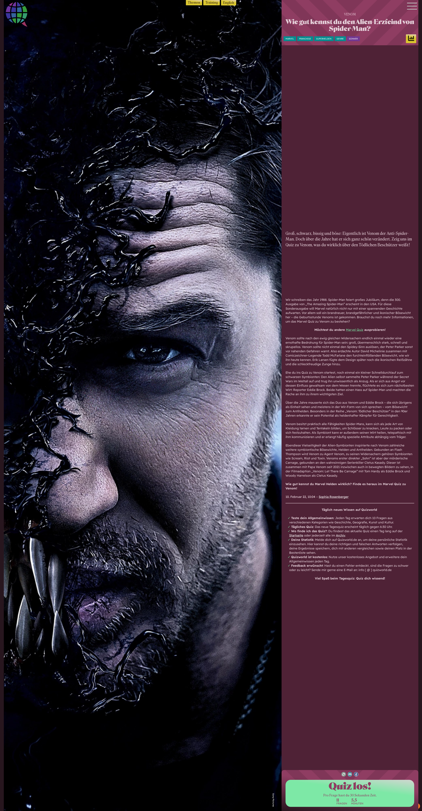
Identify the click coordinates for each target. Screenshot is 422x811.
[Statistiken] (411, 38)
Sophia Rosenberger (334, 497)
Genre (340, 38)
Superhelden (323, 38)
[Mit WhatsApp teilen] (344, 774)
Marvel (290, 38)
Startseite (296, 535)
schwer (353, 38)
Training (211, 2)
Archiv (340, 535)
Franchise (305, 38)
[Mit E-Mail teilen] (350, 774)
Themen (194, 2)
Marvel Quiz (354, 330)
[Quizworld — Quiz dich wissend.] (22, 15)
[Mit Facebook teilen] (356, 774)
